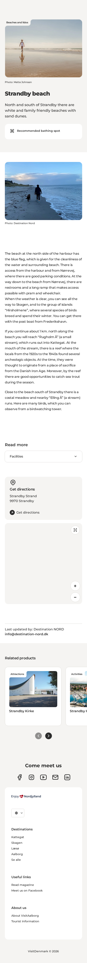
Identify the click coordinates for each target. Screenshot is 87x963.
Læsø (15, 848)
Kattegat (17, 837)
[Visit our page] (31, 777)
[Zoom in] (75, 586)
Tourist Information (25, 921)
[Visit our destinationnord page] (67, 777)
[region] (43, 563)
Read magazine (22, 885)
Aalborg (17, 854)
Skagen (16, 843)
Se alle (16, 860)
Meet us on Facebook (27, 890)
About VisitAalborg (25, 915)
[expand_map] (75, 530)
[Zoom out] (75, 597)
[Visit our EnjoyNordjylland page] (43, 777)
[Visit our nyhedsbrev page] (55, 777)
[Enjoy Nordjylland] (26, 796)
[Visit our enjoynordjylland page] (19, 777)
